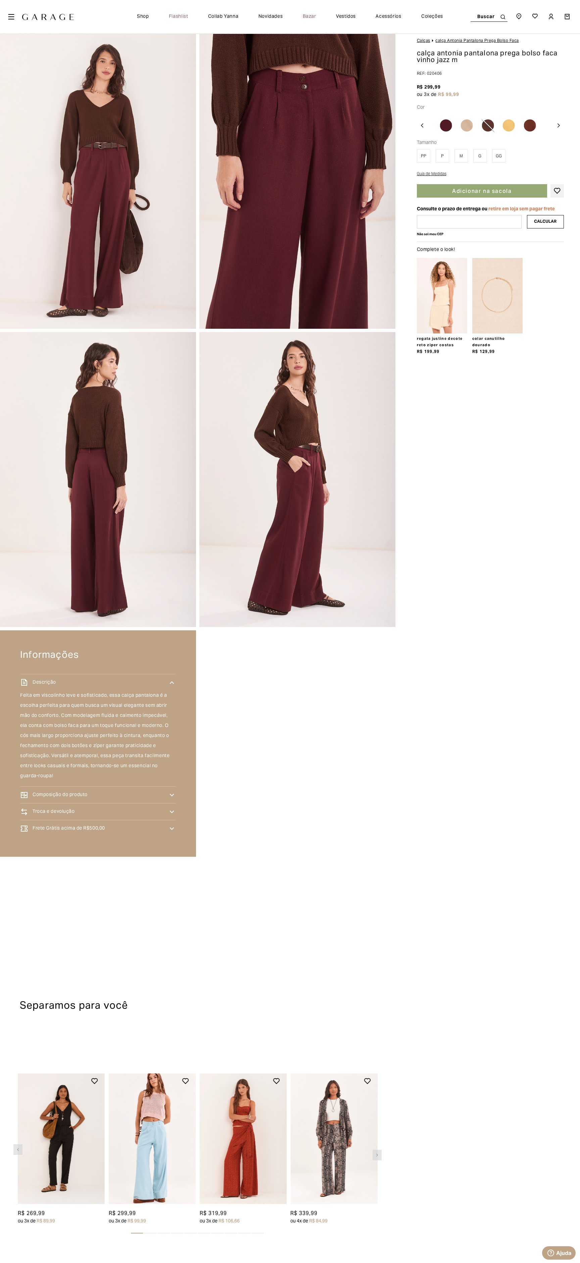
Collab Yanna (223, 16)
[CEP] (469, 221)
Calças (423, 41)
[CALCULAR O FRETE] (545, 221)
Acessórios (388, 16)
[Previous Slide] (422, 125)
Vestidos (346, 16)
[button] (18, 1142)
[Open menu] (11, 16)
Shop (143, 16)
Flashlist (178, 16)
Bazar (309, 16)
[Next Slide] (558, 125)
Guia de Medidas (431, 174)
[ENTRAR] (552, 16)
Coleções (432, 16)
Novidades (270, 16)
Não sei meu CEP (430, 234)
